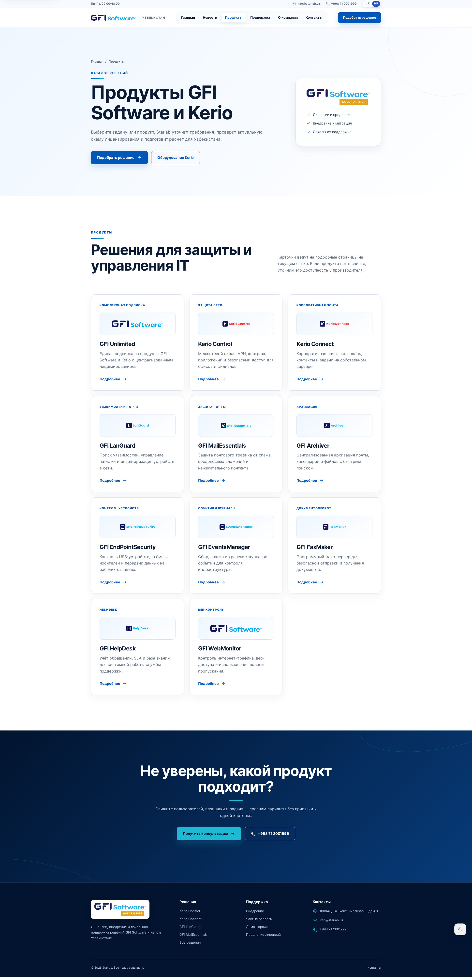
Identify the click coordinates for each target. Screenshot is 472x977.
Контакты (314, 17)
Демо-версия (256, 927)
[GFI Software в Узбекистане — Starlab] (120, 909)
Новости (210, 17)
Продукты (233, 17)
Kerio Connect (190, 919)
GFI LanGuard (190, 927)
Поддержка (260, 17)
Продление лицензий (263, 934)
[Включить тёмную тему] (460, 929)
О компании (288, 17)
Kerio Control (189, 911)
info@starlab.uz (309, 3)
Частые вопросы (259, 919)
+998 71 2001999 (344, 3)
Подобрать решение (359, 17)
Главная (188, 17)
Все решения (190, 942)
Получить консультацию (205, 833)
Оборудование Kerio (175, 157)
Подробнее (110, 379)
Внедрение (255, 911)
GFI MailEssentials (193, 934)
